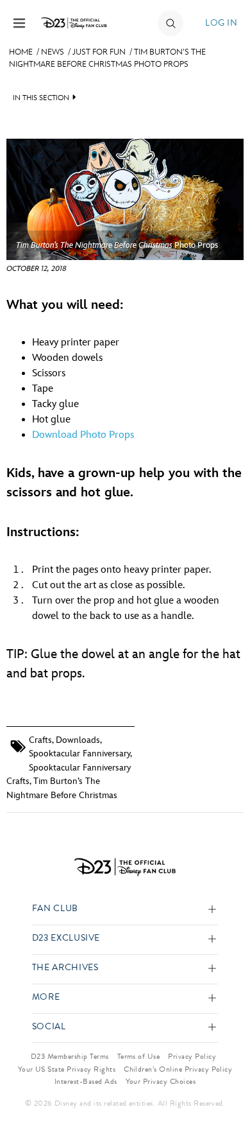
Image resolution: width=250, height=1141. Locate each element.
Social (49, 1027)
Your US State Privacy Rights (66, 1069)
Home (21, 52)
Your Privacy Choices (161, 1081)
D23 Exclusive (66, 938)
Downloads (78, 740)
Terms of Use (138, 1056)
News (52, 52)
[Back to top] (225, 1098)
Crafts (40, 740)
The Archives (65, 967)
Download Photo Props (83, 435)
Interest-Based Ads (85, 1081)
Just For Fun (99, 52)
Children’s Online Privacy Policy (178, 1069)
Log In (221, 23)
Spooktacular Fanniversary (79, 753)
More (46, 997)
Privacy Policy (192, 1056)
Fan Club (55, 908)
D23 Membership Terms (70, 1056)
